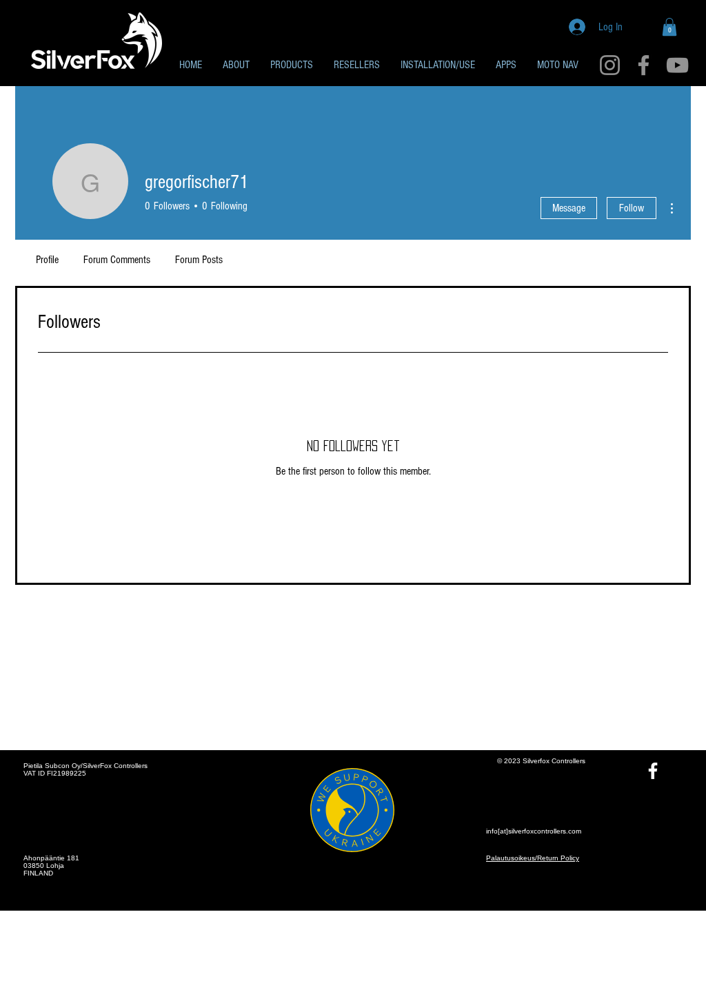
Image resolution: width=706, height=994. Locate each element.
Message (568, 208)
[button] (669, 27)
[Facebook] (643, 65)
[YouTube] (677, 65)
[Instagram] (609, 65)
